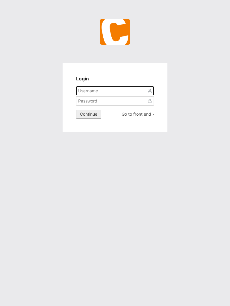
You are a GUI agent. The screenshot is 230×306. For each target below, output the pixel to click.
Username (149, 90)
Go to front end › (138, 114)
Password (150, 101)
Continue (88, 114)
